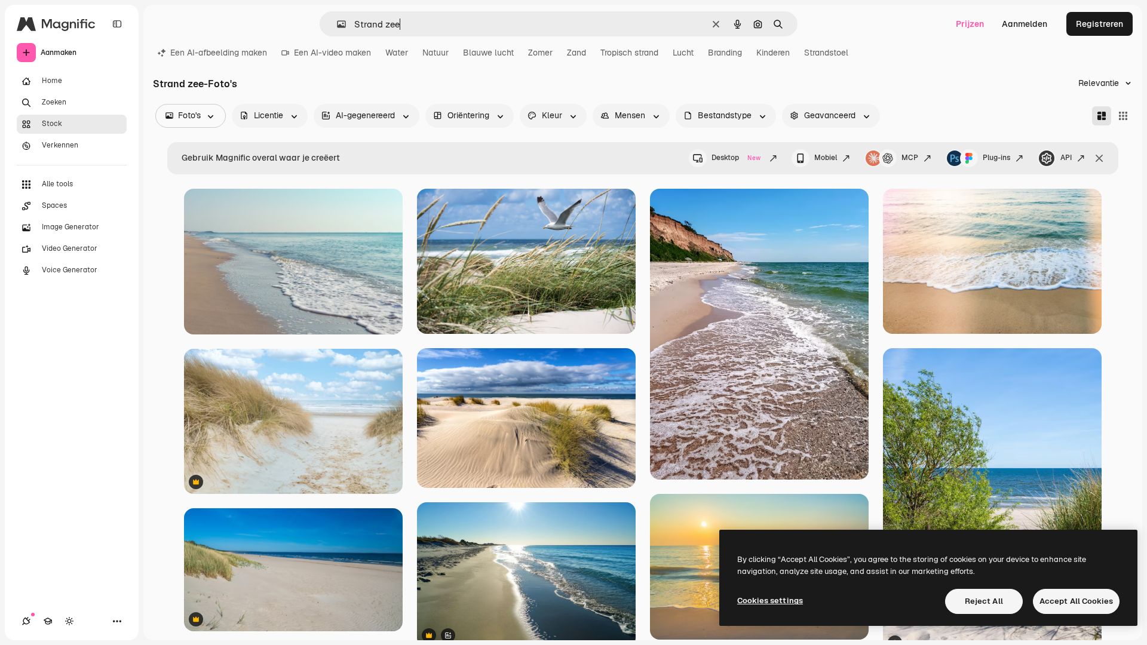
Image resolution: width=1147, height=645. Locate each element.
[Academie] (47, 621)
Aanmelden (1024, 24)
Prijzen (970, 24)
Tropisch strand (629, 52)
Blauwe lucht (488, 52)
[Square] (1123, 115)
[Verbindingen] (26, 621)
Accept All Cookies (1076, 601)
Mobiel (825, 157)
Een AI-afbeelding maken (218, 52)
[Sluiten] (1099, 158)
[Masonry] (1101, 115)
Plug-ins (996, 157)
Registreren (1099, 24)
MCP (909, 157)
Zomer (540, 52)
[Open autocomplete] (336, 24)
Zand (576, 52)
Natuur (435, 52)
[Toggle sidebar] (117, 23)
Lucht (683, 52)
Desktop (735, 157)
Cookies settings (770, 600)
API (1066, 157)
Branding (725, 52)
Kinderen (773, 52)
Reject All (984, 601)
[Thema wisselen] (69, 621)
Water (396, 52)
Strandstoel (826, 52)
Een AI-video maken (332, 52)
